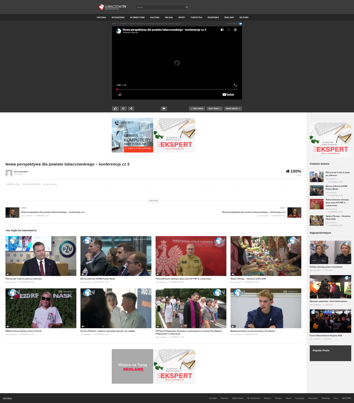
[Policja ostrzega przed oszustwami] (330, 252)
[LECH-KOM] (132, 152)
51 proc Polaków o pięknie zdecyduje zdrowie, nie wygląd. (107, 331)
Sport (288, 398)
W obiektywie (253, 398)
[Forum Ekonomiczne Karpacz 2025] (330, 321)
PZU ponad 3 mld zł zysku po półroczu (24, 279)
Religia (278, 398)
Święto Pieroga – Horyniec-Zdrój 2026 (248, 279)
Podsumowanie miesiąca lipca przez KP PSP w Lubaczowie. (184, 279)
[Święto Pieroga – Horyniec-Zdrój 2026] (266, 256)
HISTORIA (101, 17)
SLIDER (123, 24)
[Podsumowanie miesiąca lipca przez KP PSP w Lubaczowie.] (191, 256)
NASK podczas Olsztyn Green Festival (23, 331)
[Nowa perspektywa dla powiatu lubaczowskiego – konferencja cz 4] (228, 215)
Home (114, 24)
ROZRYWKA (213, 17)
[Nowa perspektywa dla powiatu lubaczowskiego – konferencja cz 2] (78, 215)
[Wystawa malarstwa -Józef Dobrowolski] (330, 286)
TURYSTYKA (196, 17)
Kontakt (213, 398)
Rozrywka (313, 398)
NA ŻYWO (244, 17)
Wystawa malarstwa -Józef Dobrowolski (328, 301)
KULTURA (154, 17)
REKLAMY (229, 17)
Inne (336, 398)
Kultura (267, 398)
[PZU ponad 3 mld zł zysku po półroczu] (41, 256)
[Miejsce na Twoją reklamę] (132, 383)
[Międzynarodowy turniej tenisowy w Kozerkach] (266, 308)
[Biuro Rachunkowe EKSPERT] (174, 152)
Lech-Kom (7, 398)
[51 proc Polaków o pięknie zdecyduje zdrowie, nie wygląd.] (115, 308)
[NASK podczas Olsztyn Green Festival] (41, 308)
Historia (224, 398)
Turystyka (299, 398)
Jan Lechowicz (21, 171)
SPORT (181, 17)
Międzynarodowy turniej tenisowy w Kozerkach (253, 331)
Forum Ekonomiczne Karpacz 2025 (326, 335)
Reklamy (326, 398)
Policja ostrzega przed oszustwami (326, 267)
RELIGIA (169, 17)
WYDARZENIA (118, 17)
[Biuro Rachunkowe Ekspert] (330, 156)
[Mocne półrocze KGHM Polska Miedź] (115, 256)
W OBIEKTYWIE (137, 17)
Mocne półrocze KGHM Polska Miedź (97, 279)
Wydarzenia (237, 398)
